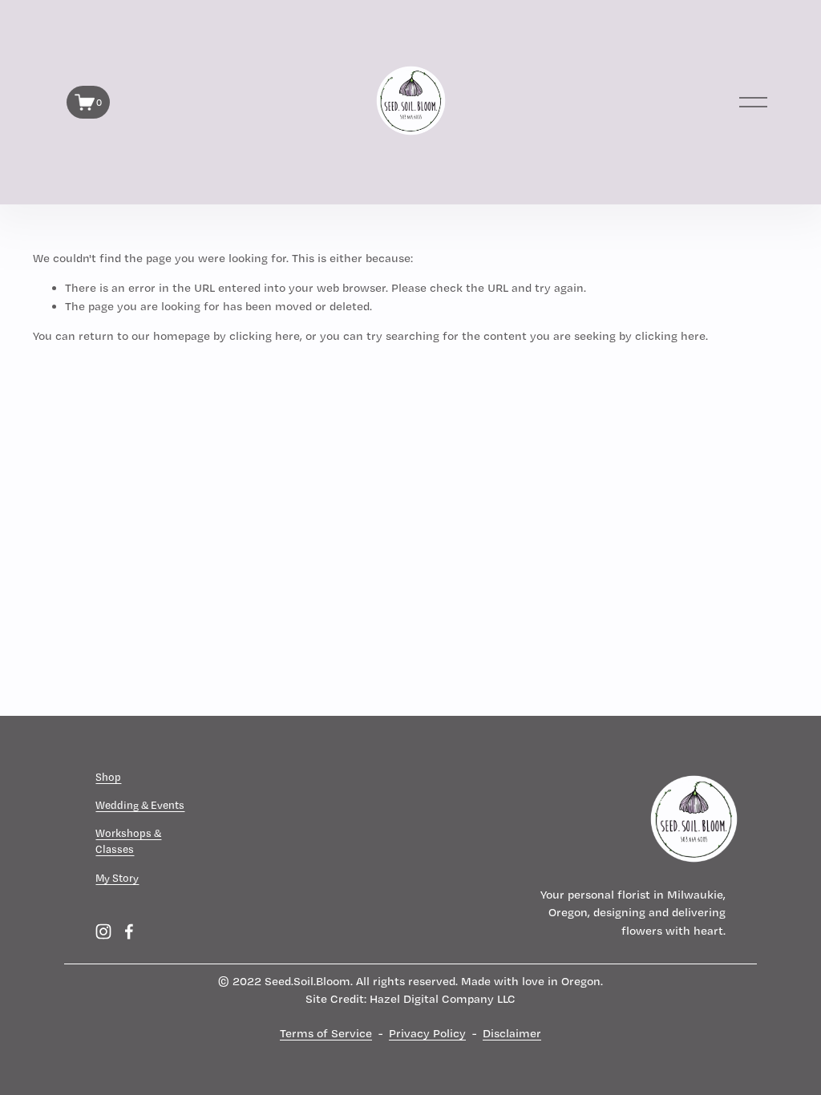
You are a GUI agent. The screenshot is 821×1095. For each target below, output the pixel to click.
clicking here (264, 336)
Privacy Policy (427, 1033)
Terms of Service (326, 1033)
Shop (108, 776)
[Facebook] (129, 931)
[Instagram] (103, 931)
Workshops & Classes (128, 840)
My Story (117, 877)
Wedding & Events (139, 804)
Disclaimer (512, 1033)
